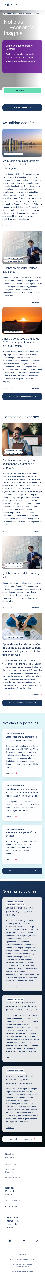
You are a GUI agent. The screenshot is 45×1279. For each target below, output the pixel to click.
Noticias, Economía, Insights (10, 1191)
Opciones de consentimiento (22, 1272)
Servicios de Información (9, 1171)
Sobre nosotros (12, 1200)
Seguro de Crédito (11, 1164)
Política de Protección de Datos (22, 1259)
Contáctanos (11, 1206)
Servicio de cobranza (12, 1177)
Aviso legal (22, 1254)
